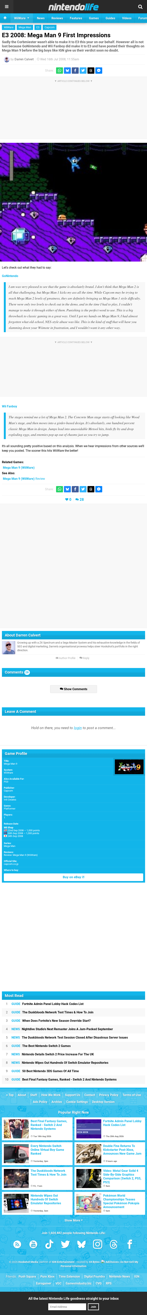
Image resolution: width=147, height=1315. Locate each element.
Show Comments (75, 689)
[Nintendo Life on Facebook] (130, 1245)
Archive (56, 1102)
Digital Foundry (94, 1276)
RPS (109, 1283)
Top (11, 1095)
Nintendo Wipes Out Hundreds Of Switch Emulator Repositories (59, 1063)
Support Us (72, 1095)
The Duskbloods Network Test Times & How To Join (52, 1012)
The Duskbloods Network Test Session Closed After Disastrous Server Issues (69, 1037)
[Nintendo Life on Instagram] (98, 1245)
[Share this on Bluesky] (67, 70)
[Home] (5, 18)
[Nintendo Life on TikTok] (49, 1245)
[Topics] (6, 6)
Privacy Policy (108, 1095)
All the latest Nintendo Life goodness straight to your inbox (73, 1298)
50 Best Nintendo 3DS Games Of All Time (45, 1071)
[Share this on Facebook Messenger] (98, 70)
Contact (89, 1095)
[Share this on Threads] (90, 70)
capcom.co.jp (11, 864)
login (78, 728)
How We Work (51, 1095)
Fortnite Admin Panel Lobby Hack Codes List (47, 1004)
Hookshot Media (28, 1262)
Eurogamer (43, 1283)
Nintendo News (119, 1276)
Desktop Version (103, 1102)
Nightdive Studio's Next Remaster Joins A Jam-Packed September (62, 1029)
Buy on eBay (72, 877)
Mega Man (25, 27)
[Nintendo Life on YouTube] (33, 1245)
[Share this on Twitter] (83, 70)
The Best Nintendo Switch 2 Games (41, 1046)
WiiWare (8, 27)
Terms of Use (131, 1095)
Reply (85, 658)
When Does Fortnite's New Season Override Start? (51, 1021)
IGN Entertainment (63, 1262)
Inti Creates (10, 799)
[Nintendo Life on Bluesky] (81, 1245)
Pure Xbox (47, 1276)
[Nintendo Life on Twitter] (65, 1245)
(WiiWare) (19, 467)
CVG (99, 1283)
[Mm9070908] (73, 202)
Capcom (50, 27)
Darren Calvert (24, 59)
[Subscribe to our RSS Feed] (17, 1245)
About (22, 1095)
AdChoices (112, 1262)
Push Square (27, 1276)
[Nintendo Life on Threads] (114, 1245)
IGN (136, 1276)
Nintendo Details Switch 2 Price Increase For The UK (52, 1054)
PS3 (6, 781)
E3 (37, 27)
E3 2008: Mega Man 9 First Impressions (56, 35)
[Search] (140, 6)
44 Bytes (94, 1262)
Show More (73, 1220)
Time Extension (69, 1276)
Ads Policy (40, 1102)
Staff (33, 1095)
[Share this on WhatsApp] (59, 70)
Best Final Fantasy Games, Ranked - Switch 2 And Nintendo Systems (64, 1079)
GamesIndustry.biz (78, 1283)
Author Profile (66, 658)
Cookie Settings (77, 1102)
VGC (58, 1283)
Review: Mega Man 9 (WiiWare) (21, 855)
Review (24, 479)
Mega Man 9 (10, 763)
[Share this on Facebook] (75, 70)
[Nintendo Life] (73, 7)
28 (82, 499)
